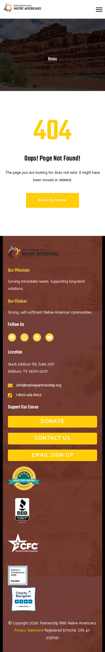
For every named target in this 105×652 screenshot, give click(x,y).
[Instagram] (24, 337)
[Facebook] (12, 337)
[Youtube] (49, 337)
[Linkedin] (37, 337)
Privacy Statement (29, 630)
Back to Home (52, 200)
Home (52, 59)
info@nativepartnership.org (38, 385)
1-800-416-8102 (29, 395)
